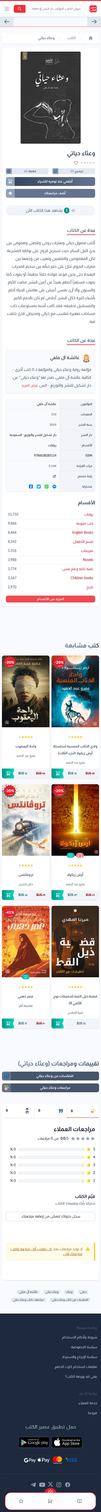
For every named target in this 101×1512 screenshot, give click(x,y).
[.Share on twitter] (39, 487)
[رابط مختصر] (32, 476)
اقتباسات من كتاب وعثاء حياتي (70, 1299)
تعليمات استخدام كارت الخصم (76, 1367)
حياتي (83, 1291)
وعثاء (69, 1291)
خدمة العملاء (87, 1403)
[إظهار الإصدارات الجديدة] (50, 1490)
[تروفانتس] (26, 820)
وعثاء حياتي (51, 1291)
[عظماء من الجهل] (7, 22)
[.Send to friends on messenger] (54, 487)
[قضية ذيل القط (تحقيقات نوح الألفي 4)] (75, 941)
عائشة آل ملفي (64, 358)
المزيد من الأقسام (50, 599)
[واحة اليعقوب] (26, 691)
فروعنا (92, 1413)
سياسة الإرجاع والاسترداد (79, 1357)
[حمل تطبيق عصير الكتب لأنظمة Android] (34, 1442)
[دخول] (21, 1501)
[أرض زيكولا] (75, 820)
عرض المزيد (29, 385)
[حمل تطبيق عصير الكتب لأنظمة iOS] (67, 1442)
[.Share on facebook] (31, 487)
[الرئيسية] (90, 38)
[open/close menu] (7, 9)
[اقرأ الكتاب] (71, 855)
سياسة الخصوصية (84, 1347)
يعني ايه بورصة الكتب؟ (81, 1376)
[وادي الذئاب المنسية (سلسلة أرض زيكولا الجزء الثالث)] (75, 691)
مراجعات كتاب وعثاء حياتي (28, 1299)
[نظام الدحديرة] (94, 22)
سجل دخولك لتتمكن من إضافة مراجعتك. (50, 1216)
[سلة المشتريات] (50, 1501)
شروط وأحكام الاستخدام (79, 1337)
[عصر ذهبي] (26, 941)
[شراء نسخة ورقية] (75, 773)
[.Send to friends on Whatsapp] (47, 487)
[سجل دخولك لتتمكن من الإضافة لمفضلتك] (76, 162)
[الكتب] (79, 1501)
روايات (52, 445)
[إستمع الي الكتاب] (80, 855)
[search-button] (19, 9)
